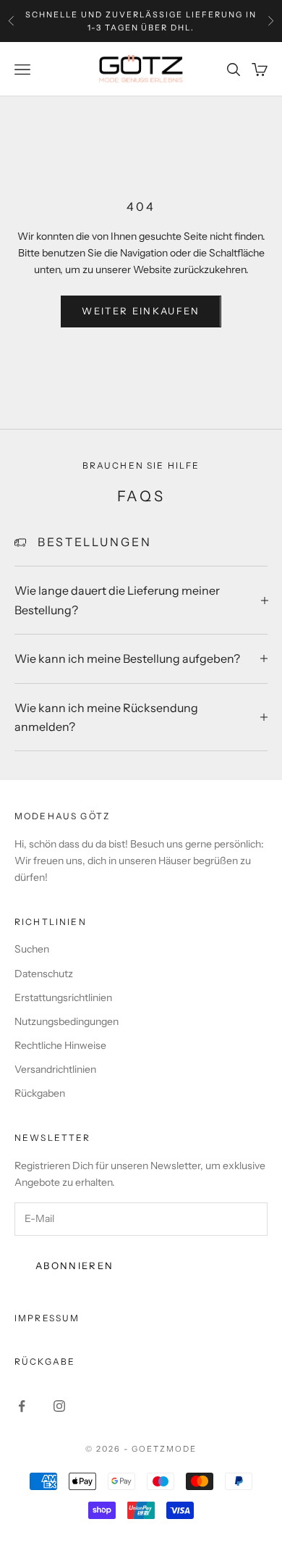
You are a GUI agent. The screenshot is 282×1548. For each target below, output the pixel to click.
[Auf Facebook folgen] (21, 1406)
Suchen (31, 948)
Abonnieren (74, 1265)
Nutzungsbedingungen (66, 1021)
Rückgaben (39, 1093)
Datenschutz (43, 973)
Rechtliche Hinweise (60, 1045)
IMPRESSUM (47, 1318)
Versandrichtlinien (55, 1069)
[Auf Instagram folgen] (59, 1406)
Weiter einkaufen (141, 311)
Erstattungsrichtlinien (63, 997)
